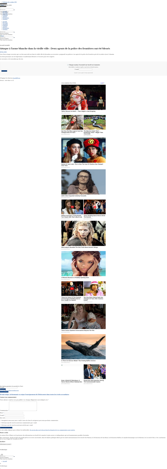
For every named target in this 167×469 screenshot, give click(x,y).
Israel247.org (16, 78)
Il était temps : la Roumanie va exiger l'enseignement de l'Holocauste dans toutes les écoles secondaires (34, 394)
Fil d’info (5, 12)
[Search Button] (14, 37)
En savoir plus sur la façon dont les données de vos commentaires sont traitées (52, 430)
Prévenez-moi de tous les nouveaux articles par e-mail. (17, 425)
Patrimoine (6, 18)
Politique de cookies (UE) (10, 2)
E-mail (77, 69)
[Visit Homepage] (2, 5)
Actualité (5, 14)
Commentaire (4, 410)
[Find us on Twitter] (0, 463)
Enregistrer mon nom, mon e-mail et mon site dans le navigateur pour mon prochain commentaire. (30, 420)
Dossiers (5, 19)
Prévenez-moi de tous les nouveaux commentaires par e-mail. (19, 422)
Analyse (5, 16)
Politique (5, 15)
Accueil (5, 11)
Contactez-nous (3, 6)
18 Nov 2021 (3, 52)
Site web (2, 418)
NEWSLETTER (3, 3)
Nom (2, 412)
